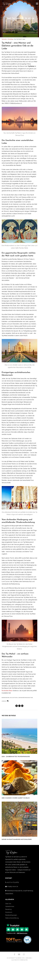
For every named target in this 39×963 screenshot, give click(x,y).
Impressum (8, 912)
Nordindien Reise (7, 690)
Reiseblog (8, 909)
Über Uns (8, 903)
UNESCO (4, 701)
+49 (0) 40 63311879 (12, 882)
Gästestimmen (9, 906)
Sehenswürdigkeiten (25, 697)
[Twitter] (19, 706)
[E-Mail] (22, 706)
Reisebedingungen (11, 915)
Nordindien (6, 697)
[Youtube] (19, 954)
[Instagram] (24, 954)
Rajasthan (14, 697)
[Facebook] (16, 706)
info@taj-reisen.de (12, 886)
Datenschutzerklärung (12, 918)
